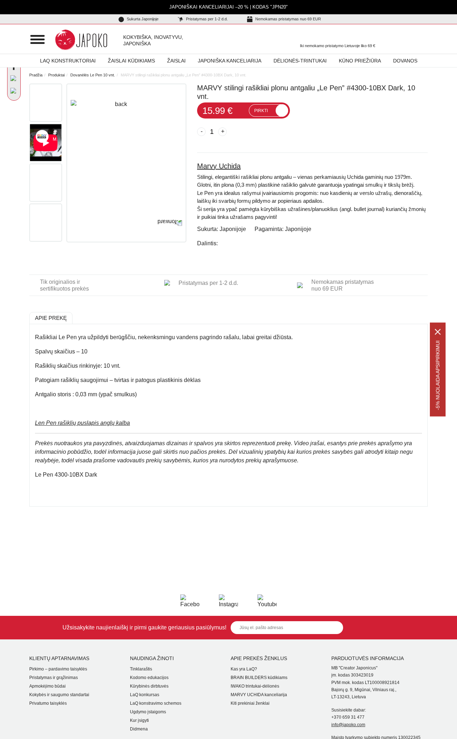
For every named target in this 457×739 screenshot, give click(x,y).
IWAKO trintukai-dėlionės (255, 686)
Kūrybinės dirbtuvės (149, 686)
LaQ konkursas (144, 694)
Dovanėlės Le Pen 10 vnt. (92, 75)
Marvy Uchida (219, 166)
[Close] (438, 332)
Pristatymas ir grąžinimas (53, 677)
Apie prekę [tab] (51, 318)
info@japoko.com (348, 724)
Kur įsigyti (139, 720)
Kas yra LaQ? (244, 669)
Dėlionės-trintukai (300, 61)
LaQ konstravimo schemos (155, 703)
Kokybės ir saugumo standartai (59, 694)
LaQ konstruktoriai (68, 61)
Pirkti (261, 110)
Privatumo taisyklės (48, 703)
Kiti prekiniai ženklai (250, 703)
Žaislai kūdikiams (131, 61)
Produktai (56, 75)
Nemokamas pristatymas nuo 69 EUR (287, 19)
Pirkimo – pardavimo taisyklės (58, 669)
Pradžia (35, 75)
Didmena (139, 729)
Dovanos (405, 61)
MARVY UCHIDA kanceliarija (259, 694)
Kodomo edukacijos (149, 677)
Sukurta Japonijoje (142, 19)
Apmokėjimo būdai (47, 686)
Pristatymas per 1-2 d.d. (206, 19)
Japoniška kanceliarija (229, 61)
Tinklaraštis (141, 669)
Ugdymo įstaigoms (148, 711)
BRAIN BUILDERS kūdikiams (259, 677)
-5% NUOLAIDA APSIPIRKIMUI (438, 375)
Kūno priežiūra (360, 61)
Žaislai (176, 61)
